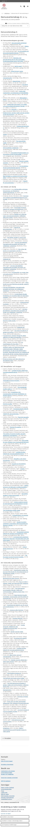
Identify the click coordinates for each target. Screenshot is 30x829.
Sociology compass (22, 696)
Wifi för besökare (5, 781)
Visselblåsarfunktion (6, 799)
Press (2, 791)
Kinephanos (6, 728)
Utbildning (6, 13)
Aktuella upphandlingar (7, 797)
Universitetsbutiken (6, 789)
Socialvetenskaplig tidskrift (20, 409)
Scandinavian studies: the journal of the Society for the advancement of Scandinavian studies (15, 572)
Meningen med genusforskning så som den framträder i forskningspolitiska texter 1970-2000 (14, 59)
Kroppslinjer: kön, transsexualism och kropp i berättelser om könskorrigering (14, 394)
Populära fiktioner (17, 618)
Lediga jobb (4, 792)
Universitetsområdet (6, 772)
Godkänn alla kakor (8, 816)
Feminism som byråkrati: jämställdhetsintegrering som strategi (15, 197)
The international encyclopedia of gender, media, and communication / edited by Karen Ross (14, 590)
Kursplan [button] (8, 738)
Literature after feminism (16, 610)
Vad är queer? (18, 66)
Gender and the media (17, 631)
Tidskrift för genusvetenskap (11, 414)
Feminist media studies (9, 320)
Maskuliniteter (16, 81)
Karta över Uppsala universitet (9, 777)
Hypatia (22, 468)
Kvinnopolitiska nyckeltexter (10, 147)
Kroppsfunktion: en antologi (20, 515)
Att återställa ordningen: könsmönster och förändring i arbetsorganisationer (15, 191)
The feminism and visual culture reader (13, 678)
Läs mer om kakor (6, 813)
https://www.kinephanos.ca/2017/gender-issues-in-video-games (15, 730)
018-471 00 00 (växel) (6, 761)
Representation (7, 690)
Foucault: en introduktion (19, 463)
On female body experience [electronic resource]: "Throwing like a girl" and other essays (16, 538)
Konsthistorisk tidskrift (20, 638)
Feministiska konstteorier (14, 673)
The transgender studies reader (11, 510)
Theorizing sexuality (23, 417)
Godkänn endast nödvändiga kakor (12, 820)
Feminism (14, 109)
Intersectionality (7, 78)
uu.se (3, 1)
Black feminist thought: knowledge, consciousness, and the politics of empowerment (15, 596)
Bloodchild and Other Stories (11, 578)
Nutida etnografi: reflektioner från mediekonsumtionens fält (14, 626)
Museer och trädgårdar (7, 774)
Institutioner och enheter (8, 771)
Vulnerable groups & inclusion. (11, 380)
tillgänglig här (7, 259)
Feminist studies (7, 404)
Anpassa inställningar (10, 824)
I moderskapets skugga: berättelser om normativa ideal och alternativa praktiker (15, 295)
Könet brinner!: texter (17, 71)
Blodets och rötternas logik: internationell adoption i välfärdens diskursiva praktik (14, 216)
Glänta (26, 46)
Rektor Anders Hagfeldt (7, 787)
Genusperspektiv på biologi (19, 43)
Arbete (5, 134)
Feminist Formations (15, 427)
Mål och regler (5, 794)
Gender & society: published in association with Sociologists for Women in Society (15, 523)
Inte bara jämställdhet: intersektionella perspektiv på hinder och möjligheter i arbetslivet (15, 244)
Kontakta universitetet (7, 764)
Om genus (25, 84)
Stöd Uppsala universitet (7, 796)
